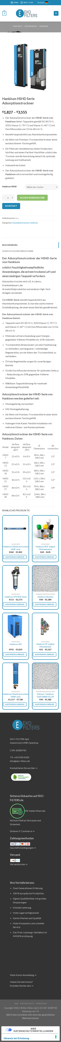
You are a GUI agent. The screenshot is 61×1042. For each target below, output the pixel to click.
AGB (16, 1003)
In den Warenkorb (32, 197)
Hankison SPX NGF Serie (16, 597)
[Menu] (56, 13)
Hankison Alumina (45, 597)
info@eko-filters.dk (20, 761)
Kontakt (11, 205)
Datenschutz (27, 1003)
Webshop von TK (30, 1011)
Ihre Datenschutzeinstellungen (33, 1029)
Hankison (43, 26)
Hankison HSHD (9, 187)
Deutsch (40, 2)
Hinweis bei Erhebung (16, 1038)
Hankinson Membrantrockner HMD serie (16, 547)
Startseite (17, 26)
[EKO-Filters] (27, 13)
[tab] (30, 245)
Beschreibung (10, 245)
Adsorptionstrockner (20, 223)
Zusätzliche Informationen (17, 251)
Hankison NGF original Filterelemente (45, 547)
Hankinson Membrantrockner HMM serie (16, 695)
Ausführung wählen (14, 557)
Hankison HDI (16, 644)
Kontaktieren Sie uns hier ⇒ (23, 768)
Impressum (41, 1003)
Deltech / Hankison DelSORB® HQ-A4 (45, 695)
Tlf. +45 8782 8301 (19, 757)
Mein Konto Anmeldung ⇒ (23, 975)
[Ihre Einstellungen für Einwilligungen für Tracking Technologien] (56, 1037)
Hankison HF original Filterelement (45, 645)
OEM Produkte (30, 26)
